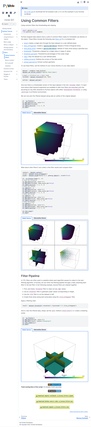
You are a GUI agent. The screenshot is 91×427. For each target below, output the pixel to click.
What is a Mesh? (9, 44)
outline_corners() (29, 59)
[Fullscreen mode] (81, 2)
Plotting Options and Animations (8, 48)
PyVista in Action (9, 68)
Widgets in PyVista (7, 75)
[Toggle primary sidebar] (21, 2)
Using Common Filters (10, 56)
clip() (25, 56)
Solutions (8, 66)
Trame (5, 79)
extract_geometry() (30, 62)
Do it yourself (9, 63)
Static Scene (26, 113)
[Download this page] (78, 2)
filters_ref (58, 39)
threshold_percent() (30, 54)
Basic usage (7, 42)
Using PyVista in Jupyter (8, 38)
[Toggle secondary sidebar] (88, 2)
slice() (26, 43)
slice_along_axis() (30, 48)
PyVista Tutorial (7, 31)
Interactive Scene (40, 112)
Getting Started (6, 28)
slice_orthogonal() (30, 46)
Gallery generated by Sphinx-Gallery (79, 411)
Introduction (7, 34)
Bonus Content (9, 60)
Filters (6, 52)
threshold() (27, 51)
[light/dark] (84, 1)
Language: (7, 20)
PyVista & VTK (8, 71)
